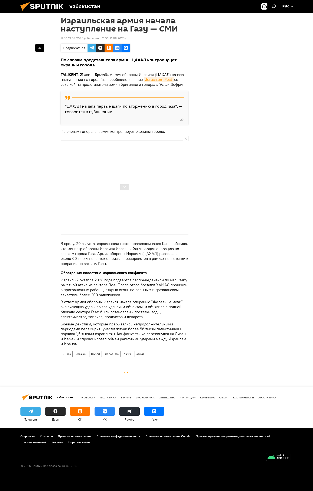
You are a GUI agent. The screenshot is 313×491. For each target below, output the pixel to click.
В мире (67, 353)
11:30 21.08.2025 (72, 38)
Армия (127, 353)
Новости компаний (33, 442)
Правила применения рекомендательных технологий (233, 436)
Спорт (224, 397)
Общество (167, 397)
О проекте (27, 436)
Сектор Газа (112, 353)
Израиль (81, 353)
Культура (207, 397)
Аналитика (267, 397)
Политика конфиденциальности (118, 436)
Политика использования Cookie (168, 436)
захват (140, 353)
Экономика (145, 397)
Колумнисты (243, 397)
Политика (108, 397)
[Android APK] (278, 457)
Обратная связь (79, 442)
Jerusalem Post (159, 79)
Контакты (46, 436)
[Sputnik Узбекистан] (43, 12)
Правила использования (74, 436)
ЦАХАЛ (95, 353)
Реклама (57, 442)
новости (88, 397)
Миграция (188, 397)
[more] (182, 120)
